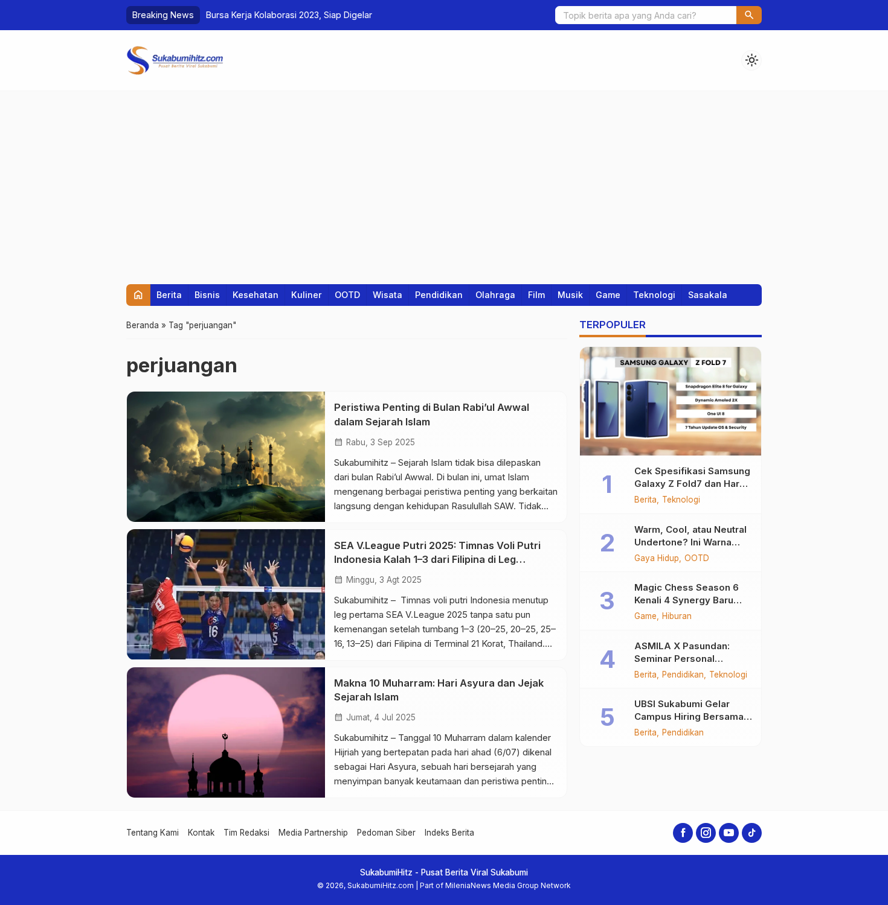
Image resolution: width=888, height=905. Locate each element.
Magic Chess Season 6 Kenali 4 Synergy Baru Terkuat (686, 600)
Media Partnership (313, 832)
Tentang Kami (152, 832)
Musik (570, 295)
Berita (169, 295)
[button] (749, 15)
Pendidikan (439, 295)
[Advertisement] (444, 181)
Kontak (201, 832)
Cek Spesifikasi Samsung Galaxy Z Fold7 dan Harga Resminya (692, 483)
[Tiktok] (752, 833)
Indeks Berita (449, 832)
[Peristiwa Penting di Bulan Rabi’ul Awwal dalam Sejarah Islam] (226, 457)
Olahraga (495, 295)
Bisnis (207, 295)
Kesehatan (255, 295)
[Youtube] (729, 833)
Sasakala (707, 295)
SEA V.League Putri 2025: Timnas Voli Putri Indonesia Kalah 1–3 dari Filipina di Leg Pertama (437, 559)
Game (608, 295)
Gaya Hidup (656, 558)
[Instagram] (706, 833)
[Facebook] (683, 833)
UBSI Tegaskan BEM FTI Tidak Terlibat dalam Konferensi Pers (330, 15)
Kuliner (306, 295)
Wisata (387, 295)
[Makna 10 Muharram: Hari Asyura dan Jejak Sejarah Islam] (226, 732)
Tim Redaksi (246, 832)
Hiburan (677, 616)
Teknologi (654, 295)
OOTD (347, 295)
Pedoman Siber (386, 832)
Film (536, 295)
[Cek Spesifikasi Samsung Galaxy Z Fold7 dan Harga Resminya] (670, 401)
